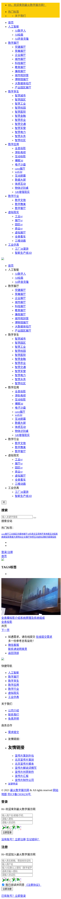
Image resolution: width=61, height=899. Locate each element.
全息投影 (20, 148)
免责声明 (13, 718)
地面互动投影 (52, 534)
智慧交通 (20, 124)
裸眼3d (19, 160)
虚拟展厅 (20, 232)
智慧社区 (20, 140)
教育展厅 (20, 67)
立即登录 (7, 832)
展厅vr (19, 220)
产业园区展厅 (23, 87)
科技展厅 (20, 63)
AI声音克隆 (22, 38)
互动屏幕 (20, 175)
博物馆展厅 (21, 79)
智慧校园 (20, 107)
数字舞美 (20, 204)
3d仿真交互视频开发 (36, 534)
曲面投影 (5, 537)
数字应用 (13, 144)
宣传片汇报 (21, 776)
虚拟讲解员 (43, 537)
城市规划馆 (21, 75)
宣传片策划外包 (24, 755)
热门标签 (13, 11)
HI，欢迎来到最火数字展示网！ (27, 5)
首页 (11, 22)
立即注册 (7, 889)
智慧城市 (20, 95)
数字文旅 (20, 200)
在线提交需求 (44, 636)
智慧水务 (20, 136)
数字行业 (13, 196)
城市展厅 (20, 59)
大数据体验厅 (23, 83)
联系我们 (13, 714)
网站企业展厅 (24, 537)
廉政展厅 (20, 71)
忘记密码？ (33, 839)
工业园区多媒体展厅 (18, 534)
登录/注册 (7, 552)
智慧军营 (20, 128)
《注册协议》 (33, 884)
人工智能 (13, 26)
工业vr (19, 216)
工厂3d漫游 (21, 248)
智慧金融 (20, 115)
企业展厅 (20, 55)
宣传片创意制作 (24, 771)
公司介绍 (13, 710)
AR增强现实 (22, 192)
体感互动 (20, 183)
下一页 (5, 630)
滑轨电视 (20, 152)
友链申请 (13, 784)
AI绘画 (19, 34)
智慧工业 (20, 103)
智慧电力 (20, 132)
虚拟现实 (13, 212)
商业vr (19, 228)
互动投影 (20, 156)
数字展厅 (13, 42)
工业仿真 (13, 244)
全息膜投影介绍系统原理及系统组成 (23, 617)
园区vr (19, 224)
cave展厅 (20, 168)
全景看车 (20, 236)
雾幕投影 (52, 537)
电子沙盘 (20, 164)
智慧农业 (20, 120)
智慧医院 (20, 111)
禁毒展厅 (20, 51)
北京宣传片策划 (24, 759)
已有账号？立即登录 (13, 895)
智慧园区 (20, 99)
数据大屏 (20, 179)
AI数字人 (20, 30)
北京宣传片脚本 (24, 763)
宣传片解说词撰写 (26, 767)
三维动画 (20, 240)
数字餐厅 (20, 208)
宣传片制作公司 (24, 780)
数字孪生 (13, 91)
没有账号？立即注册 (13, 839)
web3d (18, 171)
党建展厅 (20, 46)
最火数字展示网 (19, 790)
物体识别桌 (21, 187)
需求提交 (13, 732)
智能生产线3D (23, 252)
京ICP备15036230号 (19, 794)
